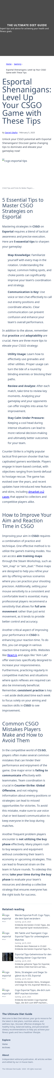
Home (8, 64)
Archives (6, 1047)
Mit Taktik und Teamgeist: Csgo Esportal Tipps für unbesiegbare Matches (32, 936)
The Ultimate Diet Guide (27, 25)
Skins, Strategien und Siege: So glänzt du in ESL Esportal (31, 974)
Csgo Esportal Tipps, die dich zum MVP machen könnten (32, 992)
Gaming (17, 64)
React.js (12, 655)
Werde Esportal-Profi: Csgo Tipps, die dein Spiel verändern (32, 917)
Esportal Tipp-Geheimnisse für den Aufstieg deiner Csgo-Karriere (33, 956)
